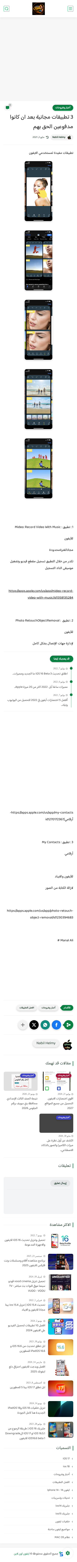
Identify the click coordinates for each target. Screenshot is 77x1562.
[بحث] (6, 9)
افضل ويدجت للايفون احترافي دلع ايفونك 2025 (27, 1369)
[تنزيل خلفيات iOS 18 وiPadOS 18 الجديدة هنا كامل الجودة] (60, 1409)
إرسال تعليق (60, 1183)
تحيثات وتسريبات (60, 1498)
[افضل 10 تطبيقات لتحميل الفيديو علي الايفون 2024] (60, 1327)
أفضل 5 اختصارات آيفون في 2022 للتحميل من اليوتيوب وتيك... (37, 702)
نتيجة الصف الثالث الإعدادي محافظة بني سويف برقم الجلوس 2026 (22, 1103)
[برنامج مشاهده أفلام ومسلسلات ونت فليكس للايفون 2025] (60, 1262)
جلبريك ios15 (63, 1513)
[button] (56, 1025)
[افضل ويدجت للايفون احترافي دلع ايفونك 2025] (60, 1368)
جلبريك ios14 (63, 1506)
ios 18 (66, 1466)
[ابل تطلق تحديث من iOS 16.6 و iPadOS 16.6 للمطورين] (60, 1347)
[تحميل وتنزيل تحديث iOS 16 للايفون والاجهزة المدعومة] (60, 1241)
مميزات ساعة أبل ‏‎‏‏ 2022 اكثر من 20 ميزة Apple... (41, 687)
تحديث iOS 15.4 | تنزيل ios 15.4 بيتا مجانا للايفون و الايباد (25, 1307)
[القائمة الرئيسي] (70, 9)
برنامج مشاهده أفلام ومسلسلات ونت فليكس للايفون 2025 (24, 1263)
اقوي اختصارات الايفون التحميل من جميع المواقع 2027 (59, 1103)
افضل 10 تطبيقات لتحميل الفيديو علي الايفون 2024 (26, 1328)
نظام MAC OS (62, 1537)
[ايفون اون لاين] (38, 8)
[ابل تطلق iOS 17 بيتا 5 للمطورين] (60, 1388)
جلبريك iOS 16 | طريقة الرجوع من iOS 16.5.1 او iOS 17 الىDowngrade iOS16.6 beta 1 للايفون (25, 1433)
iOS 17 (66, 1458)
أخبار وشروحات (62, 107)
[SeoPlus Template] (61, 1553)
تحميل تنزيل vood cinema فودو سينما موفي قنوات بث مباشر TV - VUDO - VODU (26, 1286)
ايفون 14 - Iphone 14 (58, 1490)
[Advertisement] (38, 59)
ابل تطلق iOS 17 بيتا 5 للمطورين (27, 1387)
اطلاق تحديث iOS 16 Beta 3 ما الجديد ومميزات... (40, 673)
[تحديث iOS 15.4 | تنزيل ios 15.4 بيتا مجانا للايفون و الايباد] (60, 1306)
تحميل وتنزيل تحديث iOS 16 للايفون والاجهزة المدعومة (24, 1242)
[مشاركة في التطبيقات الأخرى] (22, 1025)
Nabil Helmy (58, 137)
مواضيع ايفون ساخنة (59, 1529)
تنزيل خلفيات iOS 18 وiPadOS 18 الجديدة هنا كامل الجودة (26, 1410)
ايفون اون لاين (22, 1553)
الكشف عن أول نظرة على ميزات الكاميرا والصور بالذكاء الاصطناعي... (57, 1145)
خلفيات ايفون (62, 1521)
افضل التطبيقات (26, 1008)
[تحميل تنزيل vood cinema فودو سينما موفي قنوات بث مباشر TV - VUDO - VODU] (60, 1282)
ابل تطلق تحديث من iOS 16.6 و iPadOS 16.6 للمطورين (27, 1348)
